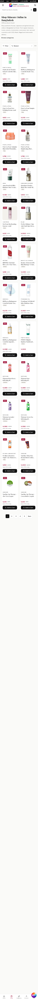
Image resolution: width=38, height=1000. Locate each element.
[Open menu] (3, 5)
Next (29, 516)
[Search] (34, 9)
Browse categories (7, 38)
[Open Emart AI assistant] (34, 995)
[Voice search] (31, 10)
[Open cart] (35, 5)
